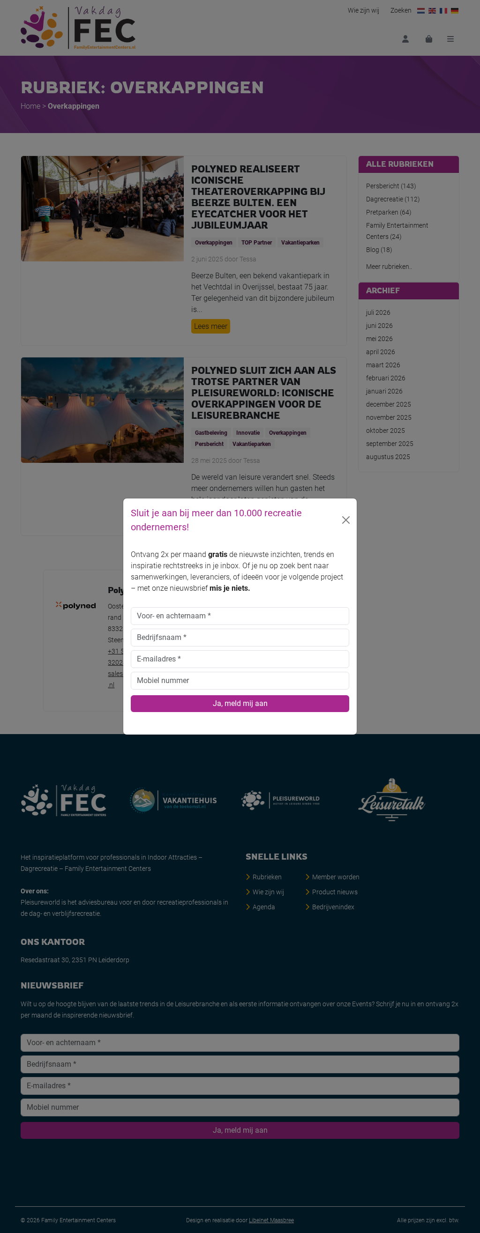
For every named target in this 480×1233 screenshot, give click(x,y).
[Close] (346, 520)
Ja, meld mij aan (240, 703)
